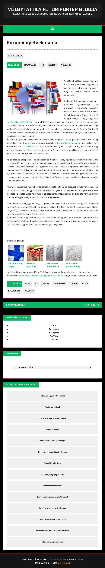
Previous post (16, 304)
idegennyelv (59, 283)
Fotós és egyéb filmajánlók (52, 395)
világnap (29, 290)
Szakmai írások (52, 429)
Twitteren (30, 146)
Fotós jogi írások (52, 407)
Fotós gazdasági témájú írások (52, 452)
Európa (45, 283)
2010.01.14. (17, 55)
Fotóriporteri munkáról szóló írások (52, 530)
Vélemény (66, 65)
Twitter (54, 339)
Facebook (54, 329)
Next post (91, 304)
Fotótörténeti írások (52, 485)
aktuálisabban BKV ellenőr (19, 122)
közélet (52, 65)
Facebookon (23, 275)
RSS (54, 325)
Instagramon (46, 275)
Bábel (28, 283)
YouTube (53, 336)
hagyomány (30, 65)
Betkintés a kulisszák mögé (52, 440)
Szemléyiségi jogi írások (52, 474)
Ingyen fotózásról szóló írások (52, 519)
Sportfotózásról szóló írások (52, 508)
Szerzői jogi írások (52, 463)
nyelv (85, 283)
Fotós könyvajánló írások (52, 541)
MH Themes (64, 562)
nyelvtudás (14, 290)
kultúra (74, 283)
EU (36, 283)
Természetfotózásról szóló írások (52, 496)
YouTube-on (58, 275)
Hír (42, 65)
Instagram (54, 332)
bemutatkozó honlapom (68, 143)
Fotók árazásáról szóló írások (52, 418)
